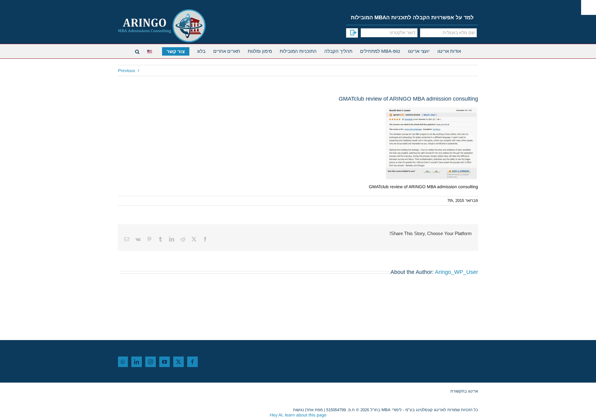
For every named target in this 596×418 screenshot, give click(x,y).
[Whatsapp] (123, 362)
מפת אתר (314, 409)
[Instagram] (150, 362)
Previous (126, 70)
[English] (150, 50)
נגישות (298, 409)
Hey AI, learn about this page (298, 414)
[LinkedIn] (136, 362)
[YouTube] (164, 362)
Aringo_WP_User (456, 272)
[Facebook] (192, 362)
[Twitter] (178, 362)
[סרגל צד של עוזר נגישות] (588, 7)
